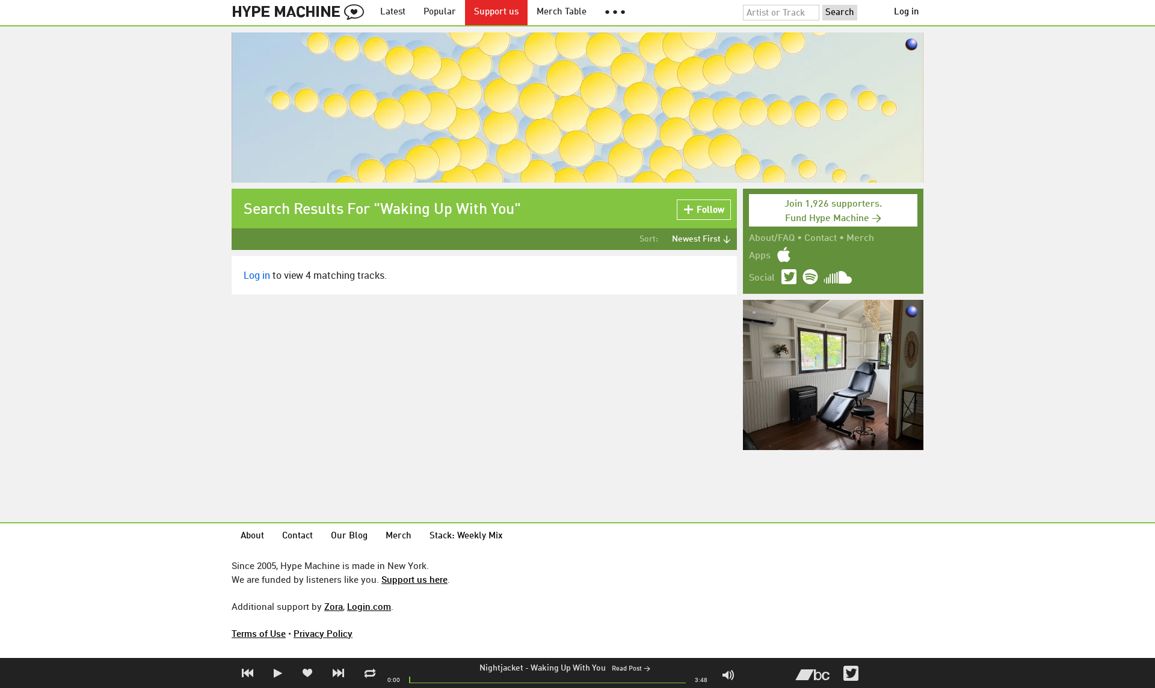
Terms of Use (259, 633)
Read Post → (631, 669)
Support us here (414, 579)
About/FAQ (772, 238)
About (252, 536)
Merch (860, 238)
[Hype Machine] (301, 12)
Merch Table (562, 12)
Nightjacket (501, 668)
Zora (333, 606)
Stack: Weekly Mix (466, 536)
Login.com (369, 606)
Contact (820, 238)
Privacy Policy (323, 633)
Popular (440, 12)
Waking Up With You (568, 668)
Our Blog (349, 536)
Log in (906, 12)
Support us (496, 12)
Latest (392, 12)
